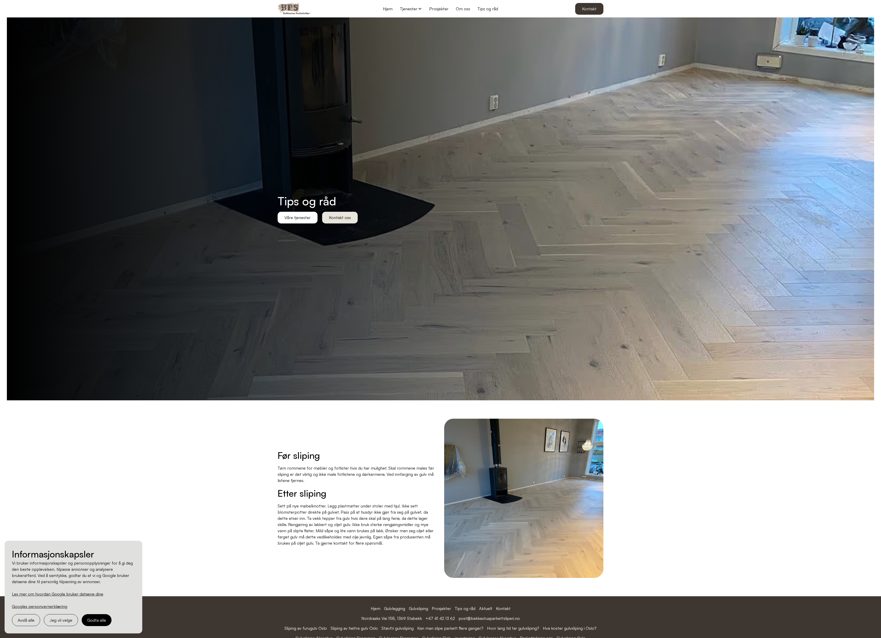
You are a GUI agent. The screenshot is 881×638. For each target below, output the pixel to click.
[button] (411, 9)
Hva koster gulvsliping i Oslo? (570, 628)
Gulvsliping (418, 608)
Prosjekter (439, 8)
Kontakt (589, 8)
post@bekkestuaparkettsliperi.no (489, 618)
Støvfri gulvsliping (398, 628)
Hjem (388, 8)
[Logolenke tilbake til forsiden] (295, 9)
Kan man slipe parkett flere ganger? (450, 628)
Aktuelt (485, 608)
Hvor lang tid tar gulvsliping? (513, 628)
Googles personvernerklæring (39, 606)
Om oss (463, 8)
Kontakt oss (340, 217)
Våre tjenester (297, 217)
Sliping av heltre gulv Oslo (354, 628)
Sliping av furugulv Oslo (305, 628)
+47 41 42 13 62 (440, 618)
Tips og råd (487, 8)
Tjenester (408, 8)
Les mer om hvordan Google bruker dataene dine (57, 593)
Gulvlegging (394, 608)
